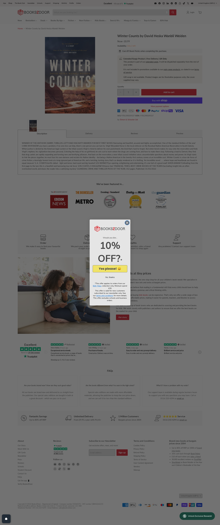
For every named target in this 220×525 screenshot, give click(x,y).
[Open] (6, 518)
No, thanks (110, 277)
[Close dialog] (127, 223)
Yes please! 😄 (110, 269)
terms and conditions (104, 295)
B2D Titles (97, 286)
